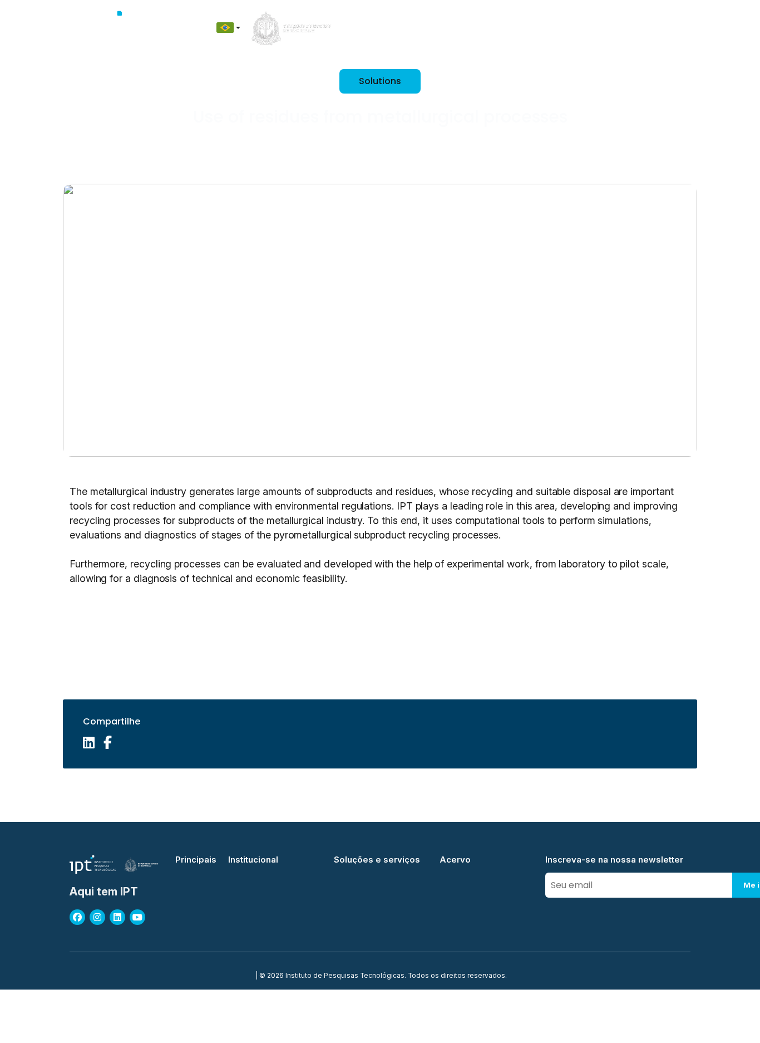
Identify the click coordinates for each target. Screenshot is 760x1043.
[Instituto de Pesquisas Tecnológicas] (122, 27)
